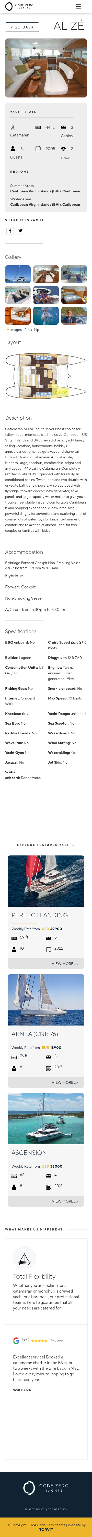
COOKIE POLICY (57, 1509)
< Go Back (22, 27)
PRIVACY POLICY (35, 1509)
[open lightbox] (46, 67)
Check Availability (63, 826)
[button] (17, 67)
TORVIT (46, 1530)
